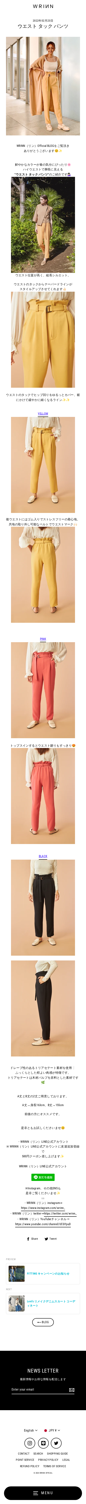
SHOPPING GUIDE (57, 1453)
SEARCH (38, 1453)
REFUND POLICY (29, 1466)
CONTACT (23, 1453)
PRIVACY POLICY (48, 1459)
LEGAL (66, 1459)
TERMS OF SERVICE (54, 1466)
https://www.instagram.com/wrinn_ (43, 1208)
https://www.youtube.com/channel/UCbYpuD (43, 1224)
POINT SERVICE (25, 1459)
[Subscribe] (71, 1389)
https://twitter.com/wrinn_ (60, 1213)
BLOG (45, 1322)
